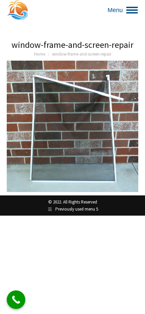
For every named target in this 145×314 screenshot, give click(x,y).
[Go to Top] (135, 304)
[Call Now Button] (16, 299)
